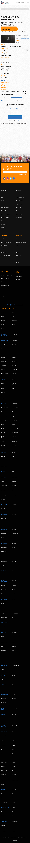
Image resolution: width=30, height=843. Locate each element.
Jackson (14, 831)
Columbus (14, 660)
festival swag (19, 214)
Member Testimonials (21, 242)
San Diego (3, 365)
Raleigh (13, 589)
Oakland (3, 353)
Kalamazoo (3, 551)
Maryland (4, 529)
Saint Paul (14, 561)
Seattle (3, 815)
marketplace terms (15, 838)
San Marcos (14, 774)
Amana (13, 462)
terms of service (6, 838)
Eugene (13, 684)
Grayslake (14, 481)
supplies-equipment (20, 204)
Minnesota (4, 557)
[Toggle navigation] (28, 2)
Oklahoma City (15, 665)
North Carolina (4, 581)
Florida (3, 403)
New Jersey (4, 609)
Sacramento (4, 361)
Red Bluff (3, 357)
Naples (13, 424)
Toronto (3, 679)
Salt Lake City (15, 780)
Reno (2, 636)
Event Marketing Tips (6, 242)
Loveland (3, 392)
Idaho (3, 471)
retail (17, 194)
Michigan (4, 543)
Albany (13, 642)
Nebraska (4, 599)
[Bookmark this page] (14, 178)
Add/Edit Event (4, 238)
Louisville (3, 508)
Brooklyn (3, 646)
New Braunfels (4, 770)
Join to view (4, 80)
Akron (13, 656)
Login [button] (19, 120)
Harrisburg (3, 698)
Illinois (3, 477)
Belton (2, 749)
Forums (18, 279)
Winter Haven (15, 445)
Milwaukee (14, 821)
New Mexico (4, 622)
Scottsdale (14, 320)
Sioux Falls (14, 725)
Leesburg (3, 420)
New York (4, 642)
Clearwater (14, 403)
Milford (13, 398)
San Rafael (14, 369)
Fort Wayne (4, 495)
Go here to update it (16, 97)
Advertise (3, 252)
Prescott (3, 320)
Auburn (13, 807)
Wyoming (4, 831)
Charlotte (3, 585)
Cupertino (3, 344)
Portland (3, 689)
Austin (13, 745)
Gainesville (14, 411)
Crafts (2, 200)
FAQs (17, 262)
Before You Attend (15, 108)
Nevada (3, 632)
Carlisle (13, 694)
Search (2, 227)
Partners (18, 252)
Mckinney (14, 766)
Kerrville (3, 766)
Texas (3, 745)
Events (3, 187)
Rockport (14, 770)
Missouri (4, 570)
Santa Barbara (4, 373)
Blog (17, 259)
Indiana (3, 491)
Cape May (14, 609)
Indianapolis (14, 495)
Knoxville (14, 736)
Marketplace (19, 187)
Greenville (3, 719)
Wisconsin (4, 821)
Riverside (14, 357)
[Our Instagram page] (7, 178)
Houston (14, 762)
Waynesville (4, 593)
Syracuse (14, 650)
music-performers (20, 200)
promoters (4, 235)
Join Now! (15, 117)
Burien (2, 811)
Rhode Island (3, 709)
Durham (14, 585)
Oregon (3, 684)
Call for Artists (4, 190)
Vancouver (14, 334)
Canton (13, 749)
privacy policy (23, 838)
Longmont (14, 388)
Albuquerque (15, 622)
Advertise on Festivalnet (6, 275)
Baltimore (3, 533)
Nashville (14, 740)
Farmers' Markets (5, 217)
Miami (2, 424)
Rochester (3, 650)
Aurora (13, 379)
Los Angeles (14, 349)
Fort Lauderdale (15, 407)
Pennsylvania (5, 694)
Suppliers (18, 248)
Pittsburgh (3, 702)
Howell (13, 547)
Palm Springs (15, 353)
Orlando (3, 432)
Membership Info (20, 238)
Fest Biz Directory (5, 278)
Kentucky (4, 504)
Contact (18, 283)
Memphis (3, 740)
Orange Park (15, 428)
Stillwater (3, 565)
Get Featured (4, 248)
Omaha (3, 603)
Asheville (14, 580)
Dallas (2, 758)
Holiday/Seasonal (5, 210)
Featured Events (5, 224)
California (4, 340)
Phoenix (13, 316)
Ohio (2, 656)
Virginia (3, 789)
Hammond (14, 514)
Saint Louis (3, 575)
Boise (13, 471)
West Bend (3, 825)
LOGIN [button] (18, 2)
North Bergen (4, 617)
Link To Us (18, 255)
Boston (13, 524)
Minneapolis (4, 561)
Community (19, 276)
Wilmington (14, 593)
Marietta (14, 456)
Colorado (4, 379)
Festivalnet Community (19, 272)
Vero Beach (14, 441)
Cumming (3, 456)
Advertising (3, 300)
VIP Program (4, 245)
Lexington (14, 504)
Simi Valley (14, 373)
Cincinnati (3, 660)
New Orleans (4, 518)
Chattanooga (15, 731)
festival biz (4, 271)
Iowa (2, 462)
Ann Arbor (14, 543)
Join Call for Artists (5, 255)
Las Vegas (14, 632)
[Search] (25, 2)
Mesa (2, 316)
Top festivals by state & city (9, 308)
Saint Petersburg (3, 437)
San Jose (3, 369)
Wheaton (14, 485)
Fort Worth (14, 758)
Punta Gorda (15, 432)
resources (19, 235)
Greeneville (3, 736)
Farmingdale (15, 613)
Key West (14, 416)
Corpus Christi (15, 753)
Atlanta (13, 452)
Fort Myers (3, 411)
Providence (14, 708)
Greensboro (4, 589)
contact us (15, 840)
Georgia (3, 452)
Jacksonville (4, 416)
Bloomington (15, 477)
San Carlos (14, 361)
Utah (2, 780)
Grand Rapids (4, 547)
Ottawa (13, 675)
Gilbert (13, 312)
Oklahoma (4, 665)
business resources (20, 210)
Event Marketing (5, 281)
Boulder (3, 383)
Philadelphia (14, 698)
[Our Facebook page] (4, 178)
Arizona (3, 312)
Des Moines (4, 466)
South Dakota (3, 726)
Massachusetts (5, 524)
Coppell (3, 753)
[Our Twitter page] (11, 178)
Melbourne (14, 420)
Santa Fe (3, 627)
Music (2, 194)
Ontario (3, 675)
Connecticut (5, 398)
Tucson (13, 324)
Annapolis (14, 529)
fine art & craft (19, 207)
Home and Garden (5, 214)
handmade (18, 190)
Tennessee (4, 731)
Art (2, 197)
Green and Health (5, 207)
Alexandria (14, 789)
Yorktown (14, 802)
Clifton (2, 613)
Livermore (3, 349)
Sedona (3, 324)
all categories (19, 217)
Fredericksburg (4, 762)
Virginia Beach (4, 802)
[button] (15, 29)
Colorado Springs (14, 384)
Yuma (2, 328)
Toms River (14, 617)
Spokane (14, 815)
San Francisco (15, 365)
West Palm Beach (3, 446)
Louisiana (4, 514)
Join (2, 100)
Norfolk (3, 798)
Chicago (3, 481)
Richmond (14, 798)
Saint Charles (4, 485)
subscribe (22, 174)
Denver (3, 388)
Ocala (2, 428)
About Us (3, 293)
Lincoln (13, 599)
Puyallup (14, 811)
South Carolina (4, 715)
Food (2, 204)
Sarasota (14, 436)
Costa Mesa (14, 340)
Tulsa (2, 669)
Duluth (13, 557)
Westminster (4, 537)
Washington (5, 807)
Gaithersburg (15, 533)
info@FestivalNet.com (15, 305)
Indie (2, 220)
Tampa (2, 441)
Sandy (2, 784)
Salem (13, 689)
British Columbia (4, 335)
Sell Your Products (5, 285)
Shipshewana (4, 499)
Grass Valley (15, 344)
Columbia (14, 714)
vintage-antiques (20, 197)
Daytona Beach (4, 407)
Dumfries (3, 793)
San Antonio (4, 774)
